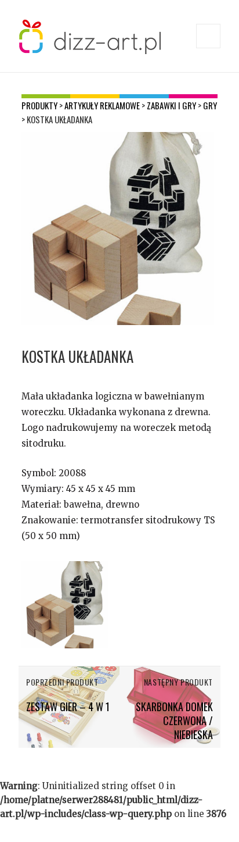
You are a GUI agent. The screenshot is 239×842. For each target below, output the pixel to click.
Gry (210, 105)
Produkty (39, 105)
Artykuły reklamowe (102, 105)
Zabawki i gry (171, 105)
